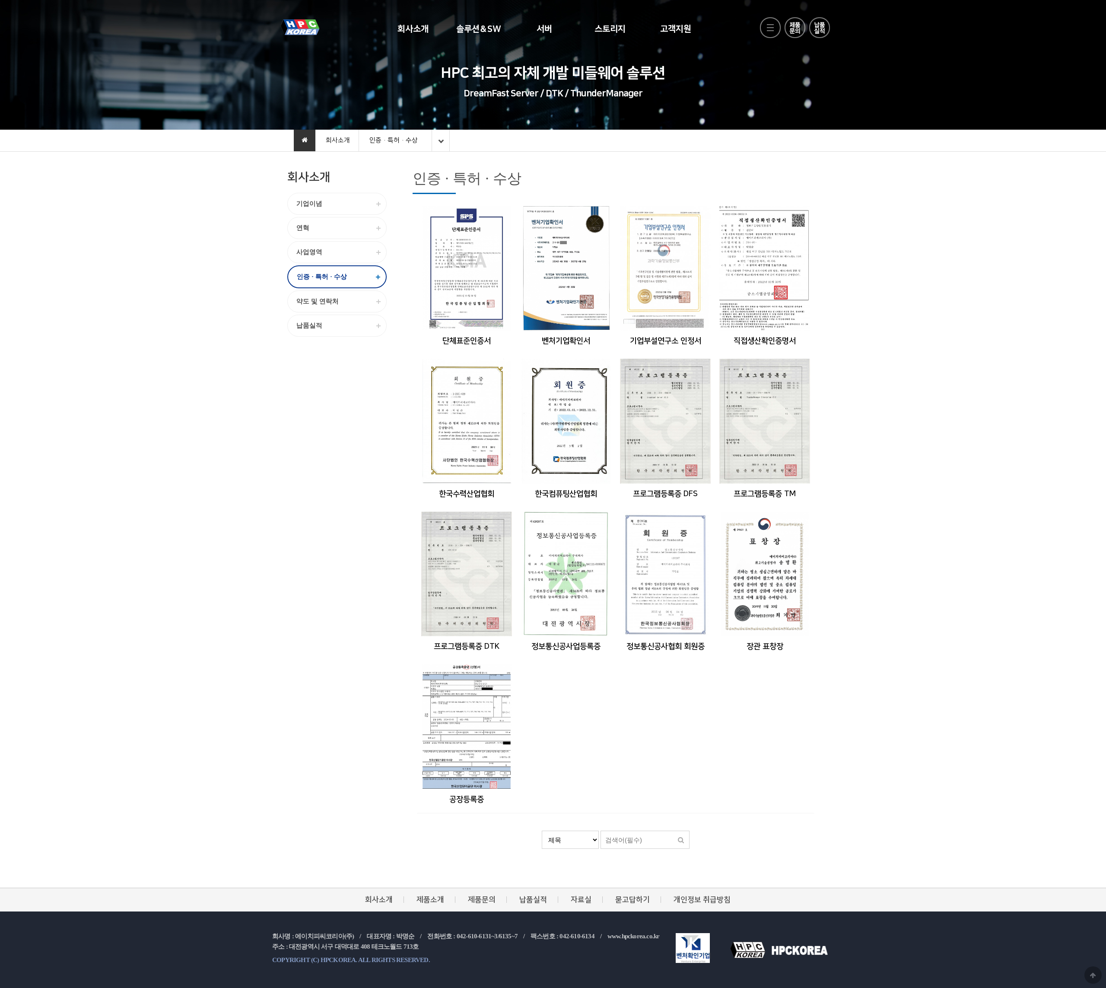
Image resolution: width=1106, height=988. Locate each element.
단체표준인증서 (466, 341)
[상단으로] (1093, 975)
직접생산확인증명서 (765, 341)
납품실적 (533, 899)
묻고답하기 (632, 899)
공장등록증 (466, 799)
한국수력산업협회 (466, 494)
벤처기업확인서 (566, 341)
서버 (544, 29)
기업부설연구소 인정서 (665, 341)
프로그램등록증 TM (765, 494)
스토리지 (610, 29)
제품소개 (430, 899)
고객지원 (675, 29)
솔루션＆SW (478, 29)
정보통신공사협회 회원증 (665, 646)
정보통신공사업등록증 (566, 646)
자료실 (581, 899)
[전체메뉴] (770, 27)
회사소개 (413, 29)
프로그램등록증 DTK (466, 646)
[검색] (681, 840)
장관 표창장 (765, 646)
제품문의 (482, 899)
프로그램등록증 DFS (665, 494)
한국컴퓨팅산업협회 (566, 494)
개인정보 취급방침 (702, 899)
